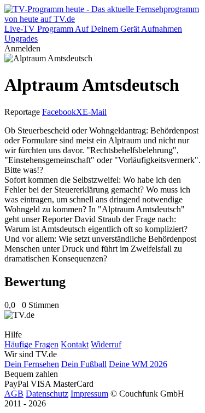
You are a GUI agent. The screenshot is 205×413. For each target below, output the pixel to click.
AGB (14, 393)
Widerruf (106, 344)
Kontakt (75, 344)
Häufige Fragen (31, 344)
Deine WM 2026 (138, 364)
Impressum (89, 393)
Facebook (59, 112)
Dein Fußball (84, 364)
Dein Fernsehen (31, 364)
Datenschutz (47, 393)
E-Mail (95, 112)
